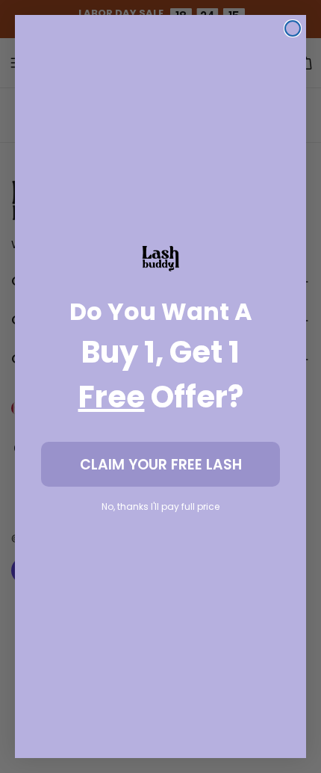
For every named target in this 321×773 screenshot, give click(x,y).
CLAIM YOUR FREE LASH (161, 465)
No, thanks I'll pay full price (160, 506)
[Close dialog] (292, 28)
